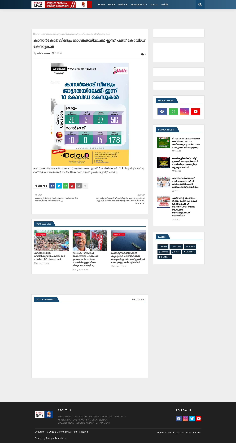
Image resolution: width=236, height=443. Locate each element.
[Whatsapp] (65, 185)
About (168, 432)
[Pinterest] (72, 185)
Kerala (111, 4)
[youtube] (196, 111)
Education (190, 251)
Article (164, 4)
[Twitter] (59, 185)
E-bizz (176, 251)
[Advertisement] (107, 18)
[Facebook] (52, 185)
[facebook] (162, 111)
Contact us (179, 432)
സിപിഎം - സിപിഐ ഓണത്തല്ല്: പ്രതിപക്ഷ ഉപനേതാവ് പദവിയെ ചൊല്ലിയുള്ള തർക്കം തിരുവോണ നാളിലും (85, 259)
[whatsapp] (173, 111)
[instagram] (184, 111)
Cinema (164, 251)
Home (101, 4)
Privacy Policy (193, 432)
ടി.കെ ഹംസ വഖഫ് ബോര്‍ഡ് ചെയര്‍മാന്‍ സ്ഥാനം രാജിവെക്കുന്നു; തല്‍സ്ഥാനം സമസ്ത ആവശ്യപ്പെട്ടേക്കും (186, 143)
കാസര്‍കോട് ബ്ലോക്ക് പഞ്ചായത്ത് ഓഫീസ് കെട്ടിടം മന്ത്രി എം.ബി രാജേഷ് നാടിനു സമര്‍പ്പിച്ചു (185, 182)
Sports (154, 4)
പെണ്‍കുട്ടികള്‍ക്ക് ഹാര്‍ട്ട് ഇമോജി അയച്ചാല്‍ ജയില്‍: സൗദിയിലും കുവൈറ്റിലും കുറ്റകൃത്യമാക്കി (185, 163)
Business (177, 246)
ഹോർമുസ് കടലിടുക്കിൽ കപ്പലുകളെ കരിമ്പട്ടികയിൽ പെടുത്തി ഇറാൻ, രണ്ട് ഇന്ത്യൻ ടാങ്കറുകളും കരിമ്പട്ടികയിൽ (128, 257)
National (122, 4)
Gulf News (165, 257)
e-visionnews (62, 431)
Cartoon (191, 246)
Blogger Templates (56, 438)
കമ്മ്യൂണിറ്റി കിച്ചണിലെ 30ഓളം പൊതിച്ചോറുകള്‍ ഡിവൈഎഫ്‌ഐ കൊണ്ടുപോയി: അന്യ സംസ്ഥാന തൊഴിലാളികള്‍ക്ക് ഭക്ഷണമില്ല (184, 207)
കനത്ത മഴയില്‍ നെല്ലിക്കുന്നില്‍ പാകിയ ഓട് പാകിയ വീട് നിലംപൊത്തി (49, 256)
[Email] (79, 185)
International (138, 4)
